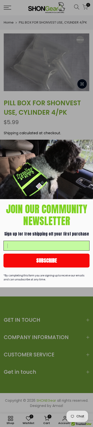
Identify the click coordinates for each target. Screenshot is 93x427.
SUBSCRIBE (46, 260)
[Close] (88, 147)
